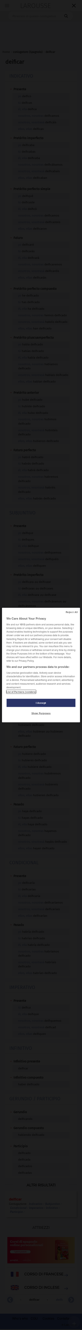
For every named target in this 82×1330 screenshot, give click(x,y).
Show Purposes (41, 713)
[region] (41, 665)
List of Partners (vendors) (21, 692)
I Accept (41, 703)
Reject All (72, 612)
